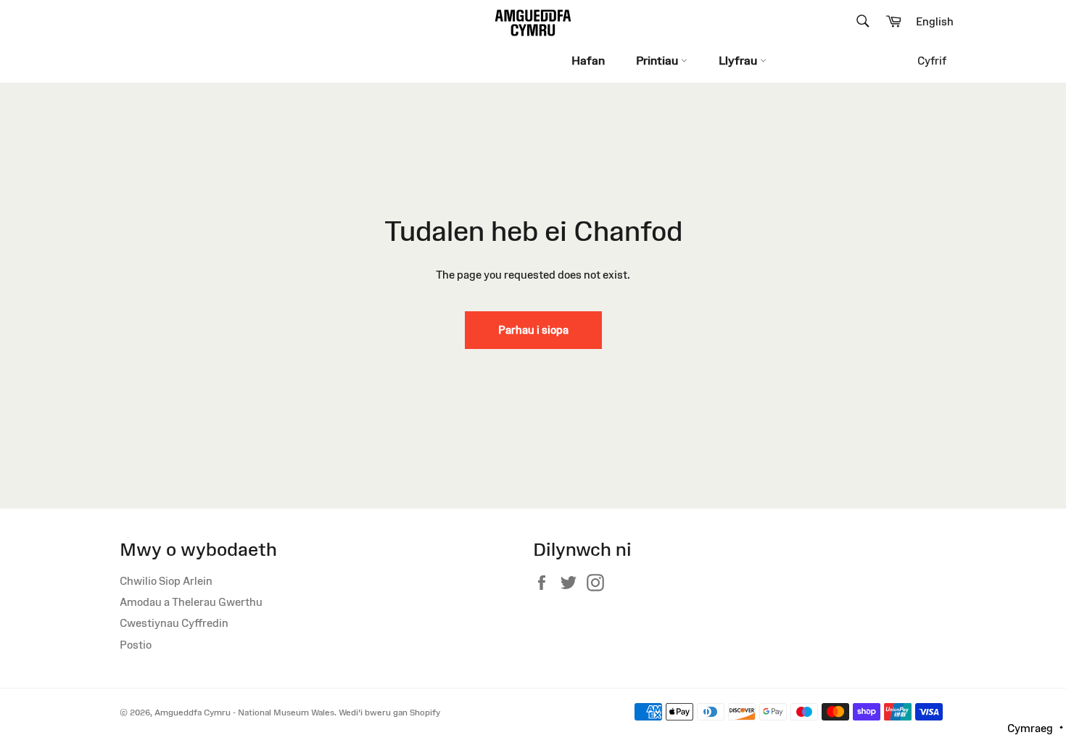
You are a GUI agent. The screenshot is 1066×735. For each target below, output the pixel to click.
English (935, 21)
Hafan (588, 60)
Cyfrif (931, 60)
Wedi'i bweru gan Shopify (389, 712)
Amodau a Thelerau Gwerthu (191, 602)
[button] (1035, 727)
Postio (136, 644)
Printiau (658, 60)
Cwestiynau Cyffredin (174, 623)
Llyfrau (739, 60)
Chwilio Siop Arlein (166, 581)
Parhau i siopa (533, 330)
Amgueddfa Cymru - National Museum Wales (244, 712)
